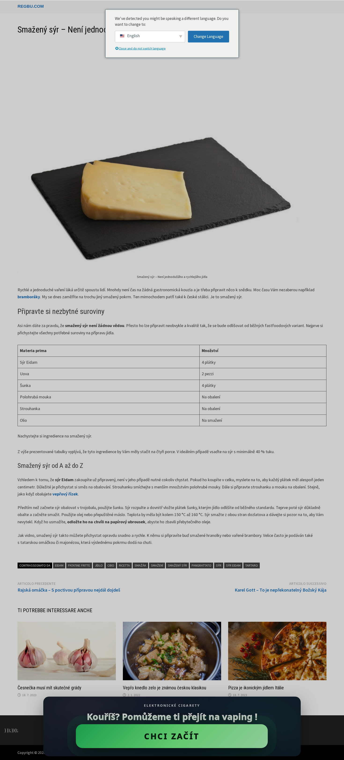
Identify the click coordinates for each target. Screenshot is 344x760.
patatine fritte (79, 565)
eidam (59, 565)
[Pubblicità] (172, 75)
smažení (157, 565)
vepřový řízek (65, 494)
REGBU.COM (31, 6)
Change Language (208, 36)
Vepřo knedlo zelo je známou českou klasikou (164, 688)
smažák (140, 565)
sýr (218, 565)
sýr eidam (233, 565)
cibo (110, 565)
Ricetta (124, 565)
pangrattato (201, 565)
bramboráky (29, 296)
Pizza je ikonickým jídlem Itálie (256, 688)
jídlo (99, 565)
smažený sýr (177, 565)
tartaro (251, 565)
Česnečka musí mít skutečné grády (49, 688)
